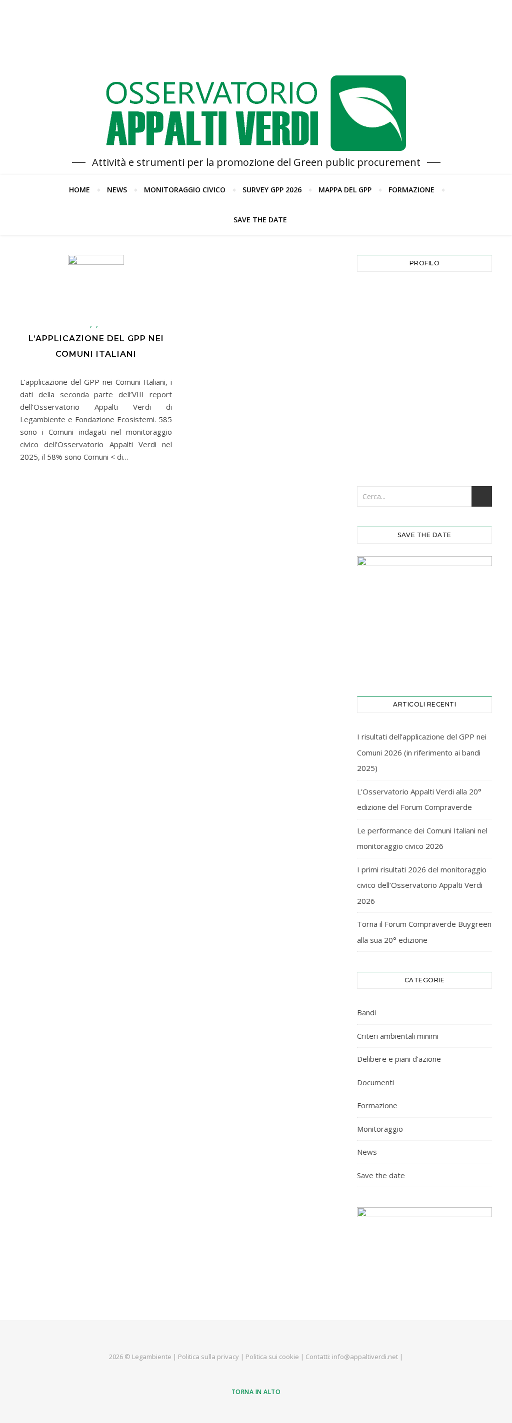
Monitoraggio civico (185, 189)
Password (378, 342)
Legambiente (152, 1356)
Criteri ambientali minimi (397, 1036)
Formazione (411, 189)
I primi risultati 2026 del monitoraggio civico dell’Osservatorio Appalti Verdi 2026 (421, 885)
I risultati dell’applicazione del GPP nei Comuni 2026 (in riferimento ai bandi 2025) (421, 752)
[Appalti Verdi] (256, 113)
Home (79, 189)
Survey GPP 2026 (272, 189)
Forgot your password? (424, 446)
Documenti (375, 1082)
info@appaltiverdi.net (365, 1356)
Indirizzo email (387, 298)
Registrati (459, 415)
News (117, 189)
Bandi (366, 1012)
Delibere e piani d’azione (399, 1059)
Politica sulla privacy (208, 1356)
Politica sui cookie (272, 1356)
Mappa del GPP (345, 189)
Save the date (260, 219)
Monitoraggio (380, 1129)
